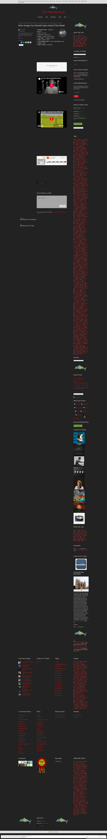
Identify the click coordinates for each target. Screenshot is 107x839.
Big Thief (82, 661)
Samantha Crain (80, 296)
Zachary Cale (80, 354)
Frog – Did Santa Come (79, 378)
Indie (47, 17)
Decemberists (80, 184)
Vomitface (79, 335)
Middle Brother (77, 267)
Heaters (79, 223)
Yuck (75, 354)
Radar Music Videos (59, 717)
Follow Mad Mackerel (80, 83)
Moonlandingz (83, 270)
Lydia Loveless (77, 258)
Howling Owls (77, 230)
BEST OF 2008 (21, 2)
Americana (40, 17)
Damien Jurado (79, 180)
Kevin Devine (84, 240)
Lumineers (85, 256)
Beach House (80, 148)
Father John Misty (78, 204)
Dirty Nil (80, 190)
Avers (80, 147)
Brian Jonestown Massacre (80, 160)
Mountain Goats (25, 34)
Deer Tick (79, 186)
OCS (20, 35)
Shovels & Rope (77, 306)
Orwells (78, 279)
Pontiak (78, 286)
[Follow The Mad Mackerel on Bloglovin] (78, 128)
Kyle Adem (76, 246)
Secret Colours (81, 798)
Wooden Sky (77, 350)
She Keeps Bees (77, 304)
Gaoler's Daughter (84, 212)
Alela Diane (80, 140)
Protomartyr (85, 287)
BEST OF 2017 (33, 1)
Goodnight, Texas (22, 726)
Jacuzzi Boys (79, 232)
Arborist (76, 147)
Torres (80, 328)
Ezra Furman (84, 203)
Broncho (76, 162)
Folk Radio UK (40, 724)
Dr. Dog (86, 191)
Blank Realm (77, 156)
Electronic (85, 38)
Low (77, 255)
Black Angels (86, 154)
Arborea (83, 146)
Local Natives (79, 251)
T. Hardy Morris (81, 316)
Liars (81, 250)
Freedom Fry (77, 211)
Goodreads (77, 548)
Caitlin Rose (81, 164)
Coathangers (77, 174)
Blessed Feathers (78, 158)
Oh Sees (80, 278)
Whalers (87, 342)
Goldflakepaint (40, 726)
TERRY (80, 319)
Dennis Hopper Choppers (79, 187)
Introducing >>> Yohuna (27, 662)
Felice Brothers (77, 676)
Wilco (82, 346)
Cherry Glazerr (77, 172)
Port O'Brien (78, 287)
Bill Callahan (79, 154)
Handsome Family (78, 222)
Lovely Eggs (83, 786)
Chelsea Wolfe (82, 171)
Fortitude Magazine (78, 715)
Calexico (76, 166)
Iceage (79, 231)
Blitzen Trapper (21, 715)
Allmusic (38, 715)
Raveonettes (77, 291)
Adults (20, 33)
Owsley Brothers (78, 280)
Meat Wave (76, 264)
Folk (75, 39)
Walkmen (84, 335)
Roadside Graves (78, 797)
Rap (85, 43)
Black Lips (76, 155)
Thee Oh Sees (77, 320)
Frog (82, 211)
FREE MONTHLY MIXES (60, 668)
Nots (31, 34)
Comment (63, 206)
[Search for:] (81, 64)
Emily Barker (21, 721)
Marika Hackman (81, 688)
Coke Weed (83, 174)
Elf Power (84, 199)
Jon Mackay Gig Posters (60, 715)
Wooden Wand (84, 350)
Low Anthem (82, 255)
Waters (78, 338)
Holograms (76, 227)
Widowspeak (77, 346)
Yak (79, 352)
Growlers (76, 219)
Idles (83, 231)
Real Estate (83, 291)
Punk (60, 17)
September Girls (81, 302)
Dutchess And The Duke (79, 196)
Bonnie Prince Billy (82, 159)
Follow (76, 96)
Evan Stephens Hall (26, 33)
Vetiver (82, 334)
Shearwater (85, 303)
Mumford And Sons (78, 272)
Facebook (43, 821)
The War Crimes (81, 322)
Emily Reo (78, 203)
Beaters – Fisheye (78, 380)
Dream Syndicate (81, 192)
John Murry (20, 730)
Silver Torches (27, 35)
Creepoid (85, 178)
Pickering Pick (21, 737)
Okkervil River (82, 692)
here (77, 626)
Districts (85, 190)
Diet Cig (76, 190)
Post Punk (83, 42)
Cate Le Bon (84, 167)
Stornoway (82, 312)
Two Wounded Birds (78, 331)
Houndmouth (84, 228)
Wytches (76, 352)
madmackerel (22, 29)
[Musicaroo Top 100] (42, 773)
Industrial (82, 41)
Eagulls (80, 198)
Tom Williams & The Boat (79, 327)
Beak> (85, 148)
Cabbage (76, 164)
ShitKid (84, 304)
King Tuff (81, 244)
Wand (75, 336)
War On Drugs (81, 336)
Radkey (82, 290)
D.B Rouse (82, 179)
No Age (78, 276)
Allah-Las (86, 140)
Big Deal (84, 152)
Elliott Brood (83, 200)
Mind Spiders (77, 268)
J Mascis (80, 236)
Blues (86, 37)
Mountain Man (85, 271)
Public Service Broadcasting (80, 288)
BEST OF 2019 (21, 1)
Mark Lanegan (85, 689)
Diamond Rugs (77, 188)
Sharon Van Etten (78, 303)
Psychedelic (77, 43)
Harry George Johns (22, 728)
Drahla (75, 192)
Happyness (85, 222)
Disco (80, 38)
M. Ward (83, 258)
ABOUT (56, 662)
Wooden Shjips (85, 348)
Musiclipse (39, 739)
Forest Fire (78, 210)
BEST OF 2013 (58, 1)
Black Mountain (83, 155)
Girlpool (81, 215)
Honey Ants (82, 227)
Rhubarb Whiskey (22, 739)
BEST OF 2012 (65, 1)
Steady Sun (76, 312)
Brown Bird (81, 162)
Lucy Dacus (79, 256)
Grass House (82, 216)
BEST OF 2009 (83, 1)
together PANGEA (84, 326)
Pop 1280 (83, 286)
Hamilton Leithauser (81, 220)
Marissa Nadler (81, 260)
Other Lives (83, 279)
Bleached (82, 156)
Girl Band (76, 215)
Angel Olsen (80, 144)
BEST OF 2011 (71, 1)
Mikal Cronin (84, 267)
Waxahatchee (81, 339)
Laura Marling (81, 248)
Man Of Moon (81, 259)
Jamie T (85, 232)
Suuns (75, 316)
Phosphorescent (81, 283)
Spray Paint (80, 311)
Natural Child (85, 274)
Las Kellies (79, 247)
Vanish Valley (77, 334)
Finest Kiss (39, 721)
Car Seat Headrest (83, 166)
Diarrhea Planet (84, 188)
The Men (83, 320)
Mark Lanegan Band (82, 262)
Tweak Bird (84, 330)
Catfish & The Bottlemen (79, 168)
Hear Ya (38, 728)
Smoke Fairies (84, 308)
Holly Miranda (82, 226)
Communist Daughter (23, 719)
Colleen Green (77, 175)
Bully (84, 163)
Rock (65, 17)
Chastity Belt (81, 170)
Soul (84, 46)
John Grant (76, 238)
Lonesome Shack (82, 252)
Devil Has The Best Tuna (42, 719)
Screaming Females (78, 697)
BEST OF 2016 (39, 1)
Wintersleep (80, 347)
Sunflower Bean (77, 315)
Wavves (76, 339)
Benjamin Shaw (77, 150)
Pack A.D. (80, 282)
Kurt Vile (86, 244)
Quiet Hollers (77, 290)
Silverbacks (84, 306)
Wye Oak (86, 351)
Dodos (82, 191)
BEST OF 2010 (77, 1)
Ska (80, 46)
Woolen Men (80, 351)
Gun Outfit (81, 219)
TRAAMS (79, 330)
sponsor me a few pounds (79, 621)
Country (76, 38)
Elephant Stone (77, 199)
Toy (75, 330)
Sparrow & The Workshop (24, 744)
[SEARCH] (69, 17)
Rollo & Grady (40, 746)
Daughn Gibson (77, 183)
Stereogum (39, 748)
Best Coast (84, 150)
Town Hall (85, 328)
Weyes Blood (81, 342)
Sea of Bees (80, 300)
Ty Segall (86, 331)
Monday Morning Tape (41, 737)
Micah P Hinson (84, 266)
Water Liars (79, 810)
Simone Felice (77, 307)
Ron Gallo (83, 295)
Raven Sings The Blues (42, 744)
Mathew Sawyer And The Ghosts (81, 263)
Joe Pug (84, 236)
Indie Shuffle (39, 735)
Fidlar (83, 207)
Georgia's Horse (77, 214)
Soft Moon (76, 310)
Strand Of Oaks (77, 314)
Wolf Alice (79, 348)
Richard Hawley (77, 292)
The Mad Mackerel (53, 12)
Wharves (76, 343)
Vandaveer (85, 332)
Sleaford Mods (77, 308)
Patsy (22, 35)
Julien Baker (82, 238)
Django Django (77, 191)
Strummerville (40, 750)
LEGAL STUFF (58, 666)
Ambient (76, 37)
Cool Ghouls (81, 176)
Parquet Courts (77, 693)
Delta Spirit (85, 186)
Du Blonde (80, 195)
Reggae (76, 45)
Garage (79, 39)
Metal (75, 42)
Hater (75, 223)
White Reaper (80, 344)
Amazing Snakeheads (79, 143)
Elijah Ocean (77, 200)
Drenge (81, 194)
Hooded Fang (77, 228)
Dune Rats (86, 195)
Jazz (86, 41)
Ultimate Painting (78, 332)
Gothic (83, 39)
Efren (87, 198)
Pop (79, 42)
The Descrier (76, 717)
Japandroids (77, 234)
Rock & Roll (84, 45)
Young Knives (84, 352)
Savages (86, 296)
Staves (85, 311)
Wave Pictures (84, 338)
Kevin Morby (77, 242)
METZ (78, 266)
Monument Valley (84, 268)
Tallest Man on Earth (82, 318)
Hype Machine (40, 730)
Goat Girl (76, 216)
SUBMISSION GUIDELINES (60, 664)
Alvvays (84, 142)
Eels (84, 198)
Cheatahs (76, 171)
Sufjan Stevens (85, 314)
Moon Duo (76, 270)
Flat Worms (79, 208)
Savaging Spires (77, 298)
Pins (81, 284)
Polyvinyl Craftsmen (41, 741)
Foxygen (84, 210)
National (79, 274)
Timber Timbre (80, 324)
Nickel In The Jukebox (79, 275)
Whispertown (82, 343)
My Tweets (39, 661)
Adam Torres (83, 139)
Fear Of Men (80, 206)
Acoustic (76, 35)
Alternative (53, 17)
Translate (83, 57)
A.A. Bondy (76, 139)
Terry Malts (85, 319)
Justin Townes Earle (78, 239)
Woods (75, 351)
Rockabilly (76, 46)
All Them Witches (78, 142)
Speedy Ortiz (82, 310)
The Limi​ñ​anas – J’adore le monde (81, 385)
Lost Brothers (80, 254)
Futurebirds (76, 212)
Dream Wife (76, 194)
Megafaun (82, 264)
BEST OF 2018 (27, 1)
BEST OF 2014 (52, 1)
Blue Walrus (39, 717)
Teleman (76, 319)
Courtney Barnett (78, 178)
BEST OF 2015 (46, 1)
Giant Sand (84, 214)
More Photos (76, 418)
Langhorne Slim (21, 735)
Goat (85, 215)
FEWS (79, 207)
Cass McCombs (77, 167)
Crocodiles (76, 179)
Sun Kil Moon (85, 315)
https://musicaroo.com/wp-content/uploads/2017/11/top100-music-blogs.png (81, 647)
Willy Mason (81, 812)
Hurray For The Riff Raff (79, 681)
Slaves (82, 307)
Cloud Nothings (85, 172)
